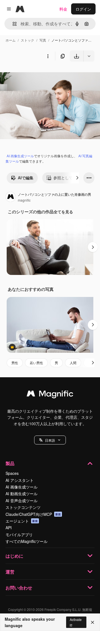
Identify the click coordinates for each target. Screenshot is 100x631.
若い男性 (36, 362)
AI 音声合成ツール (22, 500)
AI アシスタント (20, 480)
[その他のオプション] (47, 56)
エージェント (22, 521)
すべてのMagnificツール (27, 541)
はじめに (14, 556)
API (9, 527)
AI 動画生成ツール (22, 493)
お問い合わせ (19, 587)
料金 (63, 9)
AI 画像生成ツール (20, 155)
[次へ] (77, 177)
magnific (24, 200)
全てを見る (63, 211)
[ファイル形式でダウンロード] (88, 56)
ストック (27, 40)
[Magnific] (50, 395)
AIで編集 (25, 177)
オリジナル (38, 75)
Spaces (12, 473)
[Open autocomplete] (12, 24)
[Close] (92, 622)
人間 (73, 362)
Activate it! (76, 622)
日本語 (50, 440)
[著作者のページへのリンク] (11, 197)
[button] (50, 440)
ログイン (83, 9)
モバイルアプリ (19, 534)
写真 (42, 40)
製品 (10, 463)
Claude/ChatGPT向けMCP (33, 514)
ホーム (11, 40)
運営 (10, 572)
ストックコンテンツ (23, 507)
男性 (14, 362)
